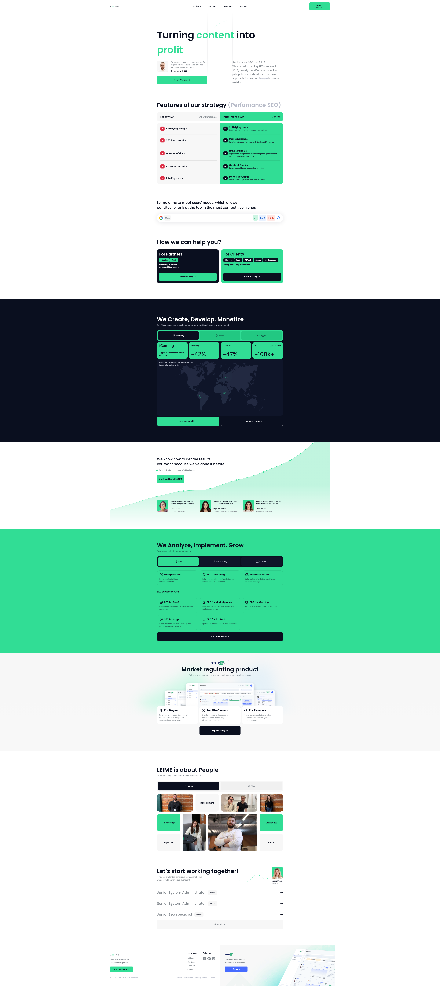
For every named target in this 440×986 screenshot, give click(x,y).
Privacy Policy (201, 977)
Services (212, 6)
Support (212, 977)
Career (243, 6)
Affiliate (197, 6)
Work (190, 786)
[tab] (178, 561)
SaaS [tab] (221, 335)
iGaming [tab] (180, 335)
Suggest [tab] (263, 335)
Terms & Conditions (185, 977)
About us (228, 6)
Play (253, 786)
